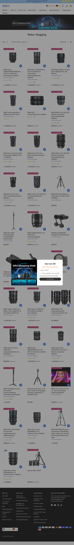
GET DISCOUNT (50, 279)
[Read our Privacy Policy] (60, 275)
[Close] (61, 261)
